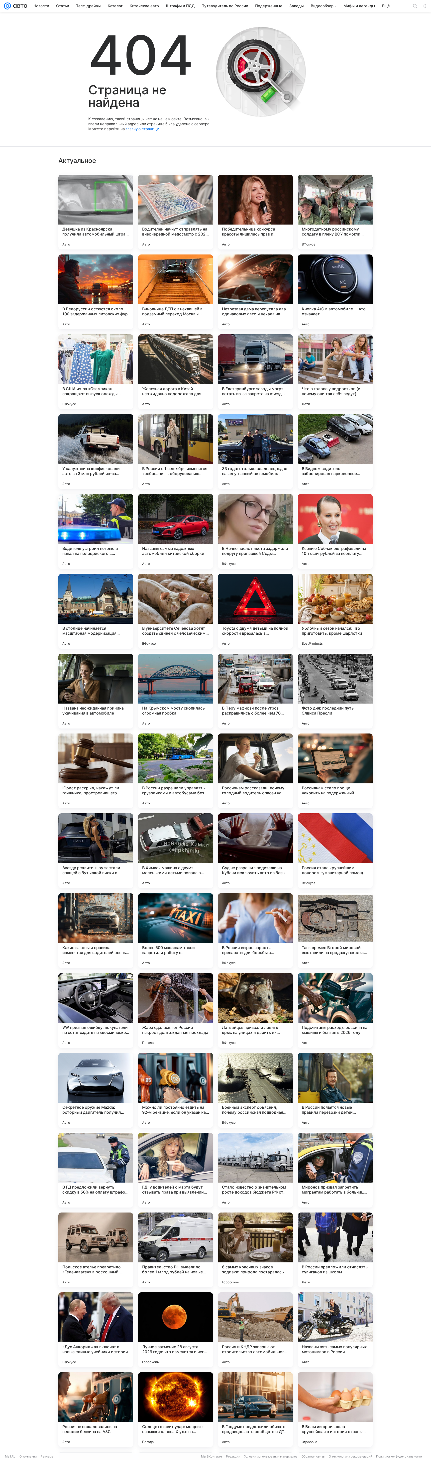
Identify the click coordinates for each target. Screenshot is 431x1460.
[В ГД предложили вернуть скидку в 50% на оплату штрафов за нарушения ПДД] (95, 1170)
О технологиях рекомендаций (350, 1456)
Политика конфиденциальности (399, 1456)
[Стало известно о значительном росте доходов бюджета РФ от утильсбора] (255, 1170)
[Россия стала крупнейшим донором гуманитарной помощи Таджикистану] (335, 850)
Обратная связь (313, 1456)
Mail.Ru (10, 1456)
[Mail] (7, 6)
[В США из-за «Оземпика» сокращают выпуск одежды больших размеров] (95, 371)
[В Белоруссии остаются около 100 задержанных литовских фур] (95, 291)
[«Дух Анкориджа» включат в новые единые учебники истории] (95, 1329)
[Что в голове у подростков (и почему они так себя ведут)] (335, 371)
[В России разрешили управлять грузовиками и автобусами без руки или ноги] (175, 770)
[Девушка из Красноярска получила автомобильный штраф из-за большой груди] (95, 212)
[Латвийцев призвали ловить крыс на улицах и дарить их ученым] (255, 1010)
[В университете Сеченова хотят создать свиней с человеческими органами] (175, 611)
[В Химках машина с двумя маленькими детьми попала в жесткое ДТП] (175, 850)
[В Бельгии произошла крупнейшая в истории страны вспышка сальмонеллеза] (335, 1409)
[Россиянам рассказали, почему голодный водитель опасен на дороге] (255, 770)
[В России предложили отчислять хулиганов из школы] (335, 1250)
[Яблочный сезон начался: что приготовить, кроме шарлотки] (335, 611)
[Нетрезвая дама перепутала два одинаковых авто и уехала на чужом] (255, 291)
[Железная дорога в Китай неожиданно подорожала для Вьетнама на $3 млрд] (175, 371)
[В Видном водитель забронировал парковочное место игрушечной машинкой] (335, 451)
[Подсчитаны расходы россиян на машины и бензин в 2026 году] (335, 1010)
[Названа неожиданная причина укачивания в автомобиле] (95, 691)
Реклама (47, 1456)
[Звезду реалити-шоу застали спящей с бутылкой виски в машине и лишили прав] (95, 850)
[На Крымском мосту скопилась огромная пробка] (175, 691)
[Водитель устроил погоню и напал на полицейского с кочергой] (95, 531)
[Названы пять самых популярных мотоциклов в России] (335, 1329)
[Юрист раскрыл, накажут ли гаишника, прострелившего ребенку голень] (95, 770)
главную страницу (142, 128)
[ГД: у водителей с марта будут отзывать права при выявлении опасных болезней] (175, 1170)
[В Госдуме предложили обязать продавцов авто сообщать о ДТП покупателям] (255, 1409)
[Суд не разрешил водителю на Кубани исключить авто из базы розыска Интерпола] (255, 850)
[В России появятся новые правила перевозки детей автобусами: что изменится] (335, 1090)
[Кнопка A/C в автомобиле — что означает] (335, 291)
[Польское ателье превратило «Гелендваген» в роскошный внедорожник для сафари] (95, 1250)
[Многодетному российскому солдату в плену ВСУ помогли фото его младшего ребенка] (335, 212)
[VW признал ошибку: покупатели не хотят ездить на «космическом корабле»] (95, 1010)
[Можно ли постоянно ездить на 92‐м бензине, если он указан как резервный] (175, 1090)
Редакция (233, 1456)
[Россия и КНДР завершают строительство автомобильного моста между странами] (255, 1329)
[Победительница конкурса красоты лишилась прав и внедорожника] (255, 212)
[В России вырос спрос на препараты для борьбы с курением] (255, 930)
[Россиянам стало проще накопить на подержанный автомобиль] (335, 770)
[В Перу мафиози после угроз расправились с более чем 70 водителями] (255, 691)
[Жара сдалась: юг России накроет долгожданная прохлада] (175, 1010)
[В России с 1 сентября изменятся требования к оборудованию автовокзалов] (175, 451)
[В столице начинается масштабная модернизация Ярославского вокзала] (95, 611)
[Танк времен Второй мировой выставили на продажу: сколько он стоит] (335, 930)
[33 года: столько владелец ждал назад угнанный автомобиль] (255, 451)
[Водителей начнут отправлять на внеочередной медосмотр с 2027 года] (175, 212)
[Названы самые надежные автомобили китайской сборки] (175, 531)
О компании (28, 1456)
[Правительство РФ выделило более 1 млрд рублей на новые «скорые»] (175, 1250)
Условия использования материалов (271, 1456)
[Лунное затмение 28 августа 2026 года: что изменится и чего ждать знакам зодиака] (175, 1329)
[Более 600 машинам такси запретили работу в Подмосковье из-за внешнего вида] (175, 930)
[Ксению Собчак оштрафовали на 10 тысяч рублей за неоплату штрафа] (335, 531)
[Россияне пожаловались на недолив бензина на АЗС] (95, 1409)
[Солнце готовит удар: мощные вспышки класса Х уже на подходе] (175, 1409)
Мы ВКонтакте (211, 1456)
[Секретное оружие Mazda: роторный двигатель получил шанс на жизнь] (95, 1090)
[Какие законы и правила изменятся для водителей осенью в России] (95, 930)
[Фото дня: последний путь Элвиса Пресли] (335, 691)
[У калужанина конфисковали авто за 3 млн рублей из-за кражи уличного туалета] (95, 451)
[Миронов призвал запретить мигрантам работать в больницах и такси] (335, 1170)
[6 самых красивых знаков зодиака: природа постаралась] (255, 1250)
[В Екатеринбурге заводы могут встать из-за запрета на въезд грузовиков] (255, 371)
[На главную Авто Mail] (19, 6)
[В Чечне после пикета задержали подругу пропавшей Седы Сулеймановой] (255, 531)
